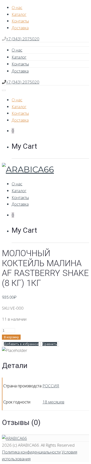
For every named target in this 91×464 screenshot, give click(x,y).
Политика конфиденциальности (31, 452)
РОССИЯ (50, 386)
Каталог (19, 14)
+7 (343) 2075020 (22, 39)
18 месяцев (53, 402)
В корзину (11, 337)
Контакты (20, 21)
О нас (17, 7)
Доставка (20, 28)
